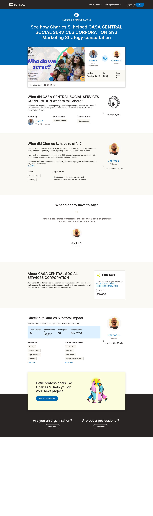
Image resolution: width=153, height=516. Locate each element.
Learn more (52, 426)
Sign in (130, 5)
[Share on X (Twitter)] (48, 85)
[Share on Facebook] (45, 85)
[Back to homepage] (17, 5)
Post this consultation (47, 398)
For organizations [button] (113, 5)
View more (31, 362)
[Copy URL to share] (54, 85)
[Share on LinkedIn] (51, 85)
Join (139, 5)
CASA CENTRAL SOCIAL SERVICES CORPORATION (107, 285)
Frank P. (93, 60)
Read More (32, 166)
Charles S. (116, 60)
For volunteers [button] (96, 5)
